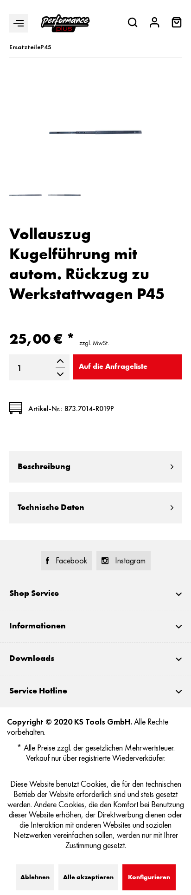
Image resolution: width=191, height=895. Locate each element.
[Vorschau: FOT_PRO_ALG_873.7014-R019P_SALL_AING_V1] (25, 195)
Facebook (71, 560)
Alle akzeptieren (88, 877)
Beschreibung (44, 467)
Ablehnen (35, 877)
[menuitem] (177, 23)
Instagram (130, 560)
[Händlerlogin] (154, 23)
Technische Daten (51, 507)
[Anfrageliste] (177, 25)
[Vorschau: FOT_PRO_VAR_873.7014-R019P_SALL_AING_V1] (64, 195)
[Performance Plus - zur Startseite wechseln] (65, 23)
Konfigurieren (149, 877)
